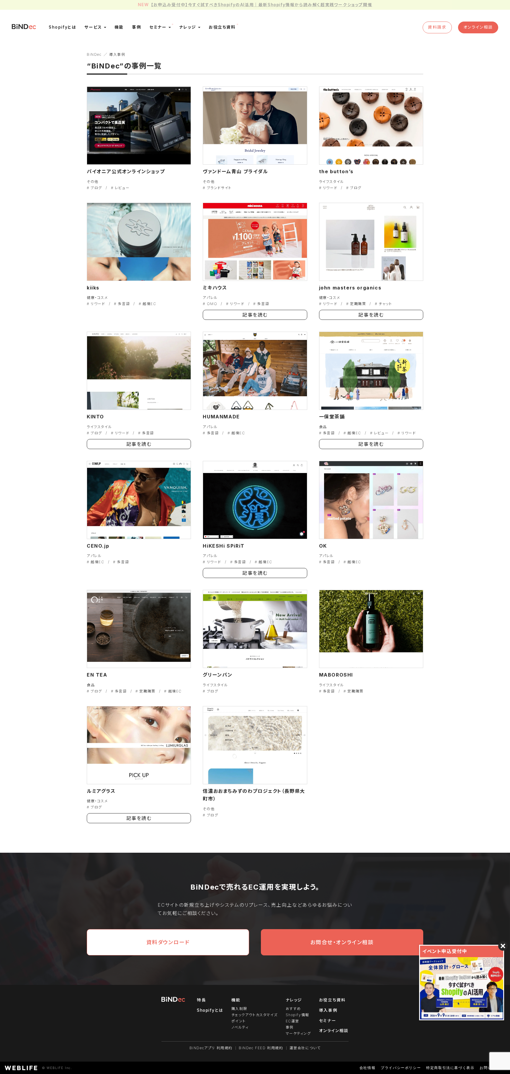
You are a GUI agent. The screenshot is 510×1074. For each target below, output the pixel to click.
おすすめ (293, 1008)
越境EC (149, 304)
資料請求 (437, 27)
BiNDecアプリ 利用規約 (211, 1048)
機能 (236, 1000)
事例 (290, 1027)
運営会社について (305, 1048)
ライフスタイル (331, 181)
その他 (93, 181)
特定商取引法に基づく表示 (450, 1067)
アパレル (210, 297)
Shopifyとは (210, 1010)
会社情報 (367, 1067)
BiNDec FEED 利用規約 (261, 1048)
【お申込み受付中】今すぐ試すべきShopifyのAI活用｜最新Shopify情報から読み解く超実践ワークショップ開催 (261, 4)
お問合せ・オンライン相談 (342, 942)
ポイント (238, 1021)
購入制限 (239, 1008)
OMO (212, 304)
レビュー (122, 188)
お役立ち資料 (332, 1000)
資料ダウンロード (168, 942)
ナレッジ (294, 1000)
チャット (385, 304)
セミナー (327, 1020)
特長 (201, 1000)
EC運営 (292, 1021)
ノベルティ (240, 1027)
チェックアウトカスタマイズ (254, 1015)
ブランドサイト (219, 188)
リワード (330, 188)
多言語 (124, 304)
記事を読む (255, 315)
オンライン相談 (478, 27)
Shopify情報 (297, 1015)
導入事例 (328, 1010)
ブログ (96, 188)
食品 (323, 427)
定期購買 (358, 304)
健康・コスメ (97, 297)
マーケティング (298, 1033)
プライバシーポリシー (401, 1067)
